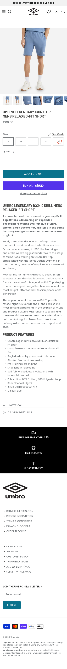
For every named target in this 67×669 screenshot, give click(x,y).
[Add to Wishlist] (59, 142)
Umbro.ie (14, 637)
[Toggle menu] (4, 11)
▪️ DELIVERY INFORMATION (18, 511)
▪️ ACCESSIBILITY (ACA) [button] (17, 566)
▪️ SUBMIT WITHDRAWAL (17, 571)
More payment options (33, 193)
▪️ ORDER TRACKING (14, 531)
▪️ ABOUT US (10, 551)
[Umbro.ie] (33, 11)
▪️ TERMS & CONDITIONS (17, 521)
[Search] (11, 11)
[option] (33, 61)
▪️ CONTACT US (12, 546)
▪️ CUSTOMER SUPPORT (17, 556)
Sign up (11, 605)
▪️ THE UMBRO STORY (15, 561)
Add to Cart (33, 174)
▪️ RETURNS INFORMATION (18, 516)
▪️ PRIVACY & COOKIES (16, 526)
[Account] (55, 11)
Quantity (8, 151)
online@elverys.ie (47, 653)
